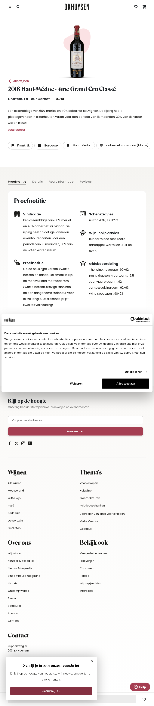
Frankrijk (23, 145)
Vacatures (14, 606)
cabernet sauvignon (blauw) (127, 145)
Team (12, 598)
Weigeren (76, 383)
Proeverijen (87, 561)
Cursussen (87, 568)
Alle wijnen (21, 81)
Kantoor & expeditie (21, 561)
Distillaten (14, 528)
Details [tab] (37, 181)
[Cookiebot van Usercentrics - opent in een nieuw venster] (133, 319)
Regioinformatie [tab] (61, 181)
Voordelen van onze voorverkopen (102, 514)
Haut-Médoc (82, 145)
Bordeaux (51, 145)
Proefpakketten (90, 498)
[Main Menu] (10, 7)
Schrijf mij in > (51, 691)
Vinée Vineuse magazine (24, 576)
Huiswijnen (86, 490)
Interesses (86, 591)
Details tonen (133, 371)
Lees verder (16, 130)
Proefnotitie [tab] (17, 181)
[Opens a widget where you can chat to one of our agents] (140, 687)
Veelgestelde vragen (93, 553)
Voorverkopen (89, 483)
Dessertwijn (15, 520)
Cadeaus (86, 529)
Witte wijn (14, 498)
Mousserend (16, 490)
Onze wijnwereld (18, 591)
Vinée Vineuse (89, 521)
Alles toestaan (125, 383)
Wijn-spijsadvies (90, 583)
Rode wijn (14, 513)
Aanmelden (75, 431)
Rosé (11, 505)
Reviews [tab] (85, 181)
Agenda (13, 613)
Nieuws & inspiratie (20, 568)
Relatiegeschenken (92, 505)
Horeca (84, 576)
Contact (13, 621)
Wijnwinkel (14, 553)
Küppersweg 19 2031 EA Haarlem (18, 648)
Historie (12, 583)
